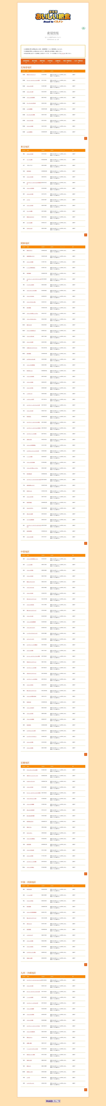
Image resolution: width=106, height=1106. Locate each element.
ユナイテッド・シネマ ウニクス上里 (33, 405)
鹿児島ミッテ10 (29, 1071)
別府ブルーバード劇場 (31, 1054)
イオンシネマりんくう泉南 (31, 798)
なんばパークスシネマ (31, 781)
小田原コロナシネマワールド (32, 347)
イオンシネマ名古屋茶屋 (31, 621)
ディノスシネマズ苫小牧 (31, 103)
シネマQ (28, 1077)
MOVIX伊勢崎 (29, 531)
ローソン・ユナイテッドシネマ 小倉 (33, 991)
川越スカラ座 (29, 439)
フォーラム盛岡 (29, 159)
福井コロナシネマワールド (31, 610)
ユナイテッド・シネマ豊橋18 (32, 644)
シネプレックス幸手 (30, 399)
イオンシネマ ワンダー (31, 627)
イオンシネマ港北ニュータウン (32, 313)
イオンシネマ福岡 (30, 1020)
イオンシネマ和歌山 (30, 867)
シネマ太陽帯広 (29, 131)
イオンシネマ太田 (30, 536)
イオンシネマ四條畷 (30, 804)
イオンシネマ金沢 (30, 593)
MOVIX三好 (29, 702)
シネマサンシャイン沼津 (31, 730)
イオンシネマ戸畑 (30, 985)
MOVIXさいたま (30, 370)
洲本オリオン (29, 827)
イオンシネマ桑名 (30, 747)
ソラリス (28, 199)
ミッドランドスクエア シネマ (32, 633)
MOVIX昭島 (29, 307)
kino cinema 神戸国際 (30, 815)
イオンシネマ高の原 (30, 850)
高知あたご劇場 (29, 958)
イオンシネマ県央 (30, 570)
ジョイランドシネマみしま (31, 736)
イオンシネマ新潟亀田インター (32, 558)
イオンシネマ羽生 (30, 387)
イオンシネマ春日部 (30, 376)
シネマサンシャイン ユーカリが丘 (33, 450)
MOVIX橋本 (29, 353)
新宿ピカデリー (29, 250)
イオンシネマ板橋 (30, 261)
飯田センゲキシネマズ (31, 581)
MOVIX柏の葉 (29, 473)
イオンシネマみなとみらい (31, 319)
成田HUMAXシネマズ (30, 485)
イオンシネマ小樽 (30, 91)
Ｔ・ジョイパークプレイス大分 (32, 1048)
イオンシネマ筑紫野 (30, 1008)
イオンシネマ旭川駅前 (31, 97)
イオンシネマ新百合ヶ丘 (31, 330)
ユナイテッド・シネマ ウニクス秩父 (33, 422)
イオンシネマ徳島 (30, 940)
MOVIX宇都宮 (29, 502)
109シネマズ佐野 (30, 513)
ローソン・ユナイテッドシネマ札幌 (33, 80)
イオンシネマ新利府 (30, 188)
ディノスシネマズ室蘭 (31, 114)
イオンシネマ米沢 (30, 205)
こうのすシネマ (29, 393)
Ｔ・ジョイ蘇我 (29, 456)
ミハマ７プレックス (30, 1083)
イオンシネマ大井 (30, 410)
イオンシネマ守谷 (30, 496)
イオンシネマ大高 (30, 616)
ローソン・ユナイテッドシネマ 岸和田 (34, 792)
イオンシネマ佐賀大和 (31, 1031)
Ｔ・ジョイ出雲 (29, 895)
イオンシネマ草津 (30, 855)
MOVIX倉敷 (29, 906)
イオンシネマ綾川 (30, 946)
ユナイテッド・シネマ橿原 (31, 861)
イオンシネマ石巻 (30, 176)
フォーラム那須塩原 (30, 519)
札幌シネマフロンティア (31, 74)
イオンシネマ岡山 (30, 900)
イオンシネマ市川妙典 (31, 462)
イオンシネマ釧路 (30, 126)
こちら (62, 53)
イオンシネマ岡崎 (30, 650)
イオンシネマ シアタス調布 (32, 290)
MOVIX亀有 (29, 273)
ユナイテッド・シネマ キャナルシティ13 (34, 980)
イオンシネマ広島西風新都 (31, 912)
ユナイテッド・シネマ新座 (31, 433)
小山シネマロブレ (30, 508)
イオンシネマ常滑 (30, 713)
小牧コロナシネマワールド (31, 673)
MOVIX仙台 (29, 171)
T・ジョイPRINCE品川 (31, 267)
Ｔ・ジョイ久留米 (30, 997)
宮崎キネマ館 (29, 1060)
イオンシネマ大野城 (30, 1014)
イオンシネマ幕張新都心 (31, 445)
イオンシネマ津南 (30, 742)
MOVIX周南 (29, 929)
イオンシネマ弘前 (30, 153)
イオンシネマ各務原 (30, 719)
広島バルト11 (29, 923)
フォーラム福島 (29, 222)
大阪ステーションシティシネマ (32, 775)
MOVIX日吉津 (29, 889)
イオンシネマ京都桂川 (31, 838)
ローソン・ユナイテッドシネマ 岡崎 (33, 656)
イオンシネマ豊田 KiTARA (31, 696)
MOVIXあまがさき (30, 821)
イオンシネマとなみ (30, 587)
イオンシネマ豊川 (30, 684)
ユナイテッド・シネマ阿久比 (32, 679)
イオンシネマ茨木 (30, 787)
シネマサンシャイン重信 (31, 952)
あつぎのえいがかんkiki (31, 359)
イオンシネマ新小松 (30, 604)
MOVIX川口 (29, 416)
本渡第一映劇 (29, 1043)
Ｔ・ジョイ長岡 (29, 564)
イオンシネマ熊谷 (30, 382)
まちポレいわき (29, 228)
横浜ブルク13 (29, 324)
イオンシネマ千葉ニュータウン (32, 468)
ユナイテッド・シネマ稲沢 (31, 667)
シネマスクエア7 (30, 935)
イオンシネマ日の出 (30, 296)
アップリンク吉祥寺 (30, 284)
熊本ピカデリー (29, 1037)
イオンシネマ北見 (30, 120)
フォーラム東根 (29, 211)
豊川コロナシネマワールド (31, 690)
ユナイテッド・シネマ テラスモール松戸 (34, 479)
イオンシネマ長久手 (30, 707)
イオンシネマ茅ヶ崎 (30, 336)
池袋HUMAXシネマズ (30, 256)
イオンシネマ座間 (30, 342)
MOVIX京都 (29, 844)
